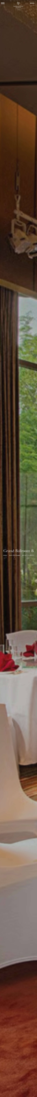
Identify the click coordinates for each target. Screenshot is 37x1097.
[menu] (2, 3)
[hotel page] (18, 3)
